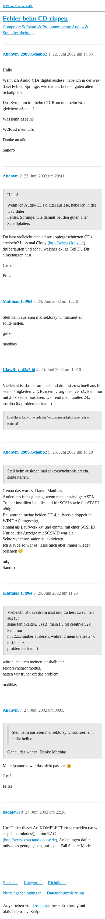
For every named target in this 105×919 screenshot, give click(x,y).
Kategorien (33, 882)
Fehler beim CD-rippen (35, 18)
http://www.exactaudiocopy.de (30, 840)
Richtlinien (57, 882)
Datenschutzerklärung (65, 893)
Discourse (41, 905)
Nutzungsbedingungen (22, 893)
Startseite (10, 882)
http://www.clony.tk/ (66, 243)
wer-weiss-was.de (18, 5)
